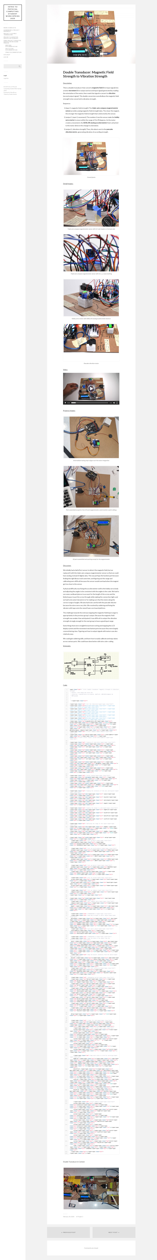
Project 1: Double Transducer (10, 34)
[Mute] (114, 403)
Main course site (10, 27)
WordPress (13, 92)
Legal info (6, 78)
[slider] (89, 402)
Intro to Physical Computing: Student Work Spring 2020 (13, 12)
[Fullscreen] (117, 403)
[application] (91, 389)
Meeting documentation (11, 46)
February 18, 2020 (68, 1216)
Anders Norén (13, 94)
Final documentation (13, 52)
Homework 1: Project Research (11, 30)
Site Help (7, 54)
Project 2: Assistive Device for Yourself (11, 37)
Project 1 (80, 1216)
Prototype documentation (11, 49)
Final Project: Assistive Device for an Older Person (12, 42)
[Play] (65, 403)
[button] (91, 388)
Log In (6, 57)
